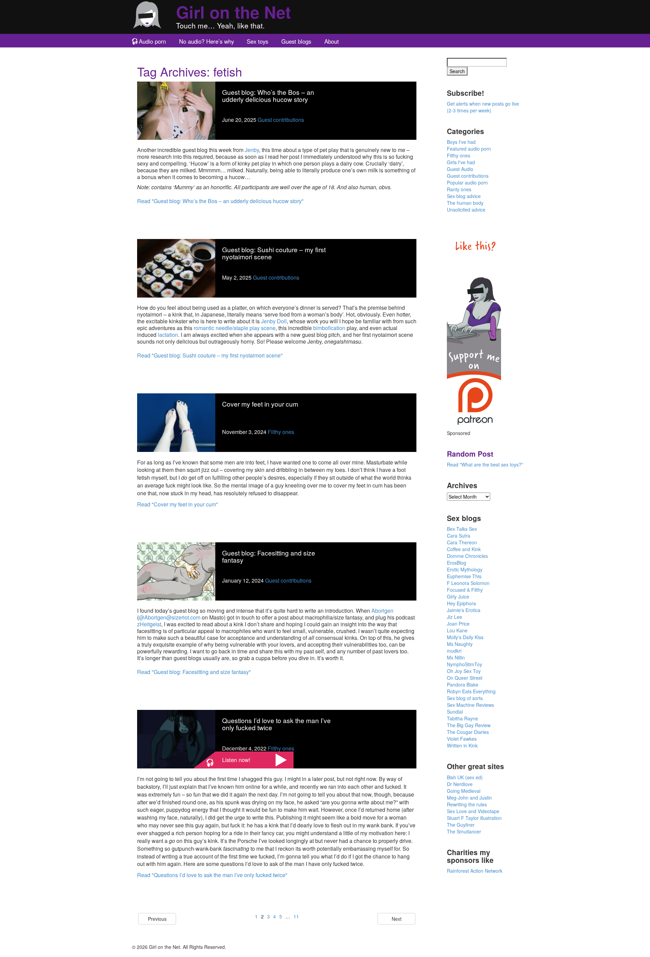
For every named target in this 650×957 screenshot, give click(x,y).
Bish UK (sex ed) (465, 777)
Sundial (455, 711)
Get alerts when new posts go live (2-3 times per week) (483, 107)
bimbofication (329, 328)
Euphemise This (464, 576)
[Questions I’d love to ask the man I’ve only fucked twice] (176, 738)
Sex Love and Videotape (473, 811)
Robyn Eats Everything (471, 691)
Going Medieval (463, 790)
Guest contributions (281, 120)
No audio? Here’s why (206, 41)
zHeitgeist (149, 624)
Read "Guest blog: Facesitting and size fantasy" (194, 672)
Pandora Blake (462, 684)
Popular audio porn (467, 182)
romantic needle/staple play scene (235, 328)
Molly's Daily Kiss (465, 637)
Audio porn (152, 41)
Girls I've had (461, 162)
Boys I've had (461, 141)
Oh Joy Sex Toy (464, 671)
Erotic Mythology (464, 569)
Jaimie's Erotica (463, 610)
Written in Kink (462, 745)
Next (397, 918)
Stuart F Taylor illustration (474, 817)
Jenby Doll (274, 321)
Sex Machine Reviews (470, 704)
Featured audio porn (469, 148)
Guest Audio (460, 169)
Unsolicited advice (466, 209)
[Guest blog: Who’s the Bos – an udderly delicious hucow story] (176, 110)
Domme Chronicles (467, 555)
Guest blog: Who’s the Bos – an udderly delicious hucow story (268, 95)
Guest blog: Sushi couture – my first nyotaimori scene (274, 253)
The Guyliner (461, 824)
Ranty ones (459, 189)
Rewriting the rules (467, 804)
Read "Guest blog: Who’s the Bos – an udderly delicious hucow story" (220, 201)
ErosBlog (456, 562)
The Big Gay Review (469, 725)
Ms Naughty (460, 643)
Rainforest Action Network (474, 870)
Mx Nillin (456, 657)
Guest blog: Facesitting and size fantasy (268, 556)
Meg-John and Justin (469, 797)
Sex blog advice (464, 196)
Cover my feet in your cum (260, 403)
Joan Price (458, 623)
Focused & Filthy (465, 589)
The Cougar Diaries (468, 731)
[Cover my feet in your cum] (176, 422)
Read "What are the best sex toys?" (485, 464)
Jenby (252, 150)
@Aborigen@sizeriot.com (169, 617)
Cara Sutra (458, 535)
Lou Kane (457, 630)
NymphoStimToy (464, 664)
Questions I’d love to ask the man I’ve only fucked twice (276, 724)
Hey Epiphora (461, 603)
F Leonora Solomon (468, 583)
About (331, 41)
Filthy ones (281, 432)
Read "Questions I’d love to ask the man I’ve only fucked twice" (212, 875)
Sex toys (257, 41)
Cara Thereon (462, 542)
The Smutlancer (464, 831)
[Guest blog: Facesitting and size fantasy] (176, 570)
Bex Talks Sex (462, 528)
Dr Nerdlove (460, 784)
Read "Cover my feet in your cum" (177, 504)
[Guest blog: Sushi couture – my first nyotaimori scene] (176, 267)
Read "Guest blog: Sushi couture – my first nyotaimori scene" (210, 355)
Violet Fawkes (462, 738)
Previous (157, 918)
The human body (465, 202)
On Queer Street (464, 677)
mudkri (454, 650)
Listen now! (236, 760)
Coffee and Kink (464, 549)
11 (296, 916)
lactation (168, 335)
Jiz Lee (454, 616)
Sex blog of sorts (465, 698)
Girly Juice (458, 596)
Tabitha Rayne (462, 718)
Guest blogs (296, 41)
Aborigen (382, 610)
